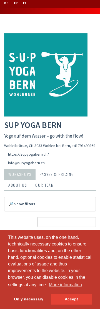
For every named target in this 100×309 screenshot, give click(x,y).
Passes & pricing (57, 174)
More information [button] (65, 284)
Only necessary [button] (28, 299)
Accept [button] (71, 299)
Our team (44, 185)
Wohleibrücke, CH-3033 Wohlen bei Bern (37, 145)
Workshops (19, 174)
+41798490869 (83, 145)
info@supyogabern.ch (26, 162)
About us (17, 185)
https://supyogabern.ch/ (28, 154)
